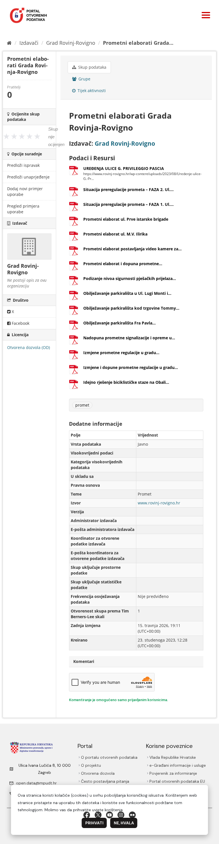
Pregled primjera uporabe (23, 208)
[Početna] (9, 42)
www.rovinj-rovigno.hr (159, 503)
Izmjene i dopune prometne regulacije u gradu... (130, 367)
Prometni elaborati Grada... (138, 42)
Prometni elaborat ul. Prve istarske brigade (125, 219)
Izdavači (28, 42)
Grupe (83, 79)
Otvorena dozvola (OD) (28, 347)
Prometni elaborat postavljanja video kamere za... (132, 248)
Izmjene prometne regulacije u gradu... (121, 352)
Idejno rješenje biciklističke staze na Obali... (126, 382)
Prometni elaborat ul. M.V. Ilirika (115, 234)
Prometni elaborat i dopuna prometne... (122, 263)
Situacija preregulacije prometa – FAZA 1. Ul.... (128, 204)
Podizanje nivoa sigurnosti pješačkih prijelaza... (129, 278)
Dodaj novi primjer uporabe (25, 191)
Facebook (20, 323)
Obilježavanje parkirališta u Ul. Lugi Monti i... (127, 293)
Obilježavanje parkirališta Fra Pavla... (119, 323)
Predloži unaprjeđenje (28, 177)
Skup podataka (91, 67)
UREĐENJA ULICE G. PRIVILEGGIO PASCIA (123, 168)
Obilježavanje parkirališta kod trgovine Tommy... (131, 308)
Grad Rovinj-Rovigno (70, 42)
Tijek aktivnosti (91, 90)
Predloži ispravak (23, 165)
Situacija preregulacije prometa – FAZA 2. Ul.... (128, 189)
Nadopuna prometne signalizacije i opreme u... (129, 337)
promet (82, 405)
